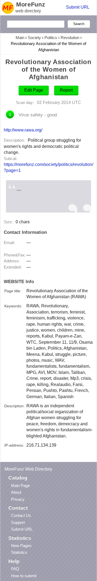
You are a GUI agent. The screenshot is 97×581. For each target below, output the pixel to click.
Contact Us (21, 515)
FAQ (15, 568)
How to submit (23, 575)
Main (20, 37)
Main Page (20, 485)
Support (18, 522)
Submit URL (77, 7)
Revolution (70, 37)
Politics (50, 37)
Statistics (19, 552)
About (16, 492)
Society (34, 37)
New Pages (21, 545)
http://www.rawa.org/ (23, 129)
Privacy (18, 499)
